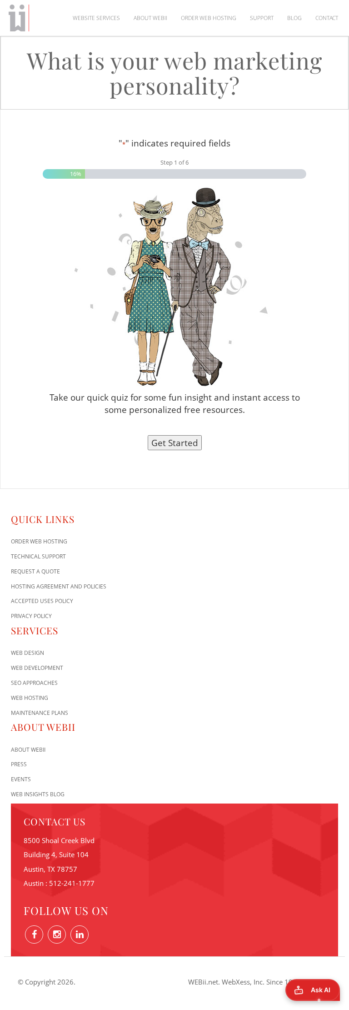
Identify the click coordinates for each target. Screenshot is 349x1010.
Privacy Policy (31, 616)
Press (19, 764)
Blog (294, 18)
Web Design (27, 653)
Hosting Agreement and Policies (58, 586)
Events (21, 779)
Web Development (37, 668)
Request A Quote (35, 571)
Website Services (96, 18)
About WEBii (150, 18)
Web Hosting (29, 698)
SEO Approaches (34, 683)
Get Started (174, 443)
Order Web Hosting (208, 18)
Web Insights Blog (38, 794)
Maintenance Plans (39, 713)
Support (262, 18)
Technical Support (38, 556)
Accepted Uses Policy (42, 601)
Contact (326, 18)
